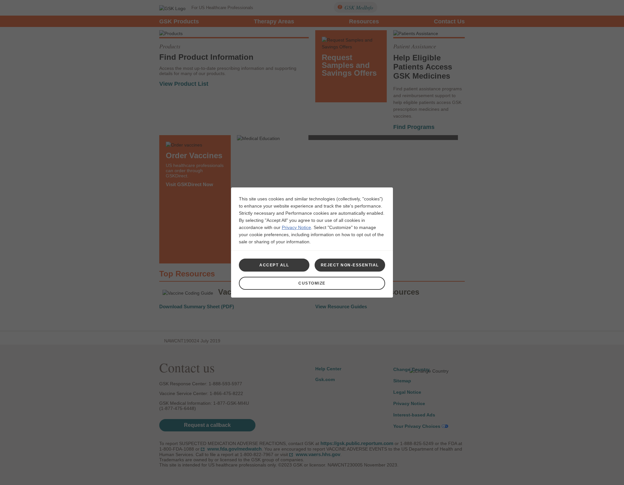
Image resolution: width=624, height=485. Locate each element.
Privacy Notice (296, 227)
